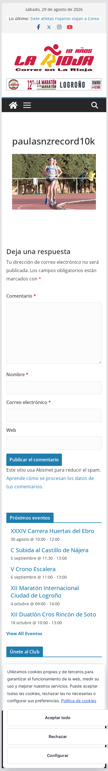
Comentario (21, 296)
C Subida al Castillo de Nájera (49, 550)
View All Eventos (24, 633)
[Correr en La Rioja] (13, 105)
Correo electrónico (28, 402)
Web (11, 430)
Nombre (17, 374)
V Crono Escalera (33, 569)
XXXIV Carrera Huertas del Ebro (52, 531)
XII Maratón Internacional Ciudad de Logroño (45, 591)
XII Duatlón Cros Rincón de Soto (53, 614)
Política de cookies (78, 700)
